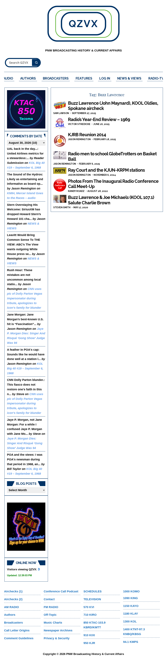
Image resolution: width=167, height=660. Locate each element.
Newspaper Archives (58, 630)
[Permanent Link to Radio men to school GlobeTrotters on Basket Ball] (59, 155)
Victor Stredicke (79, 124)
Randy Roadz (76, 191)
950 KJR (89, 643)
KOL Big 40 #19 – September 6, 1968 (25, 368)
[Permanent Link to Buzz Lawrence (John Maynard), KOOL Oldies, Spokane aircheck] (59, 105)
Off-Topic (50, 614)
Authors (9, 614)
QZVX (83, 23)
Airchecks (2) (13, 599)
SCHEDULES (93, 591)
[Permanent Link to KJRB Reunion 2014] (59, 140)
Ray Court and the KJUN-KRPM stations (106, 170)
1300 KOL (130, 621)
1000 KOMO (131, 591)
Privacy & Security (56, 638)
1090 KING (130, 598)
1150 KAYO (130, 606)
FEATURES (84, 78)
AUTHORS (28, 78)
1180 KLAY (130, 613)
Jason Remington (79, 139)
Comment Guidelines (18, 638)
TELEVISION (92, 599)
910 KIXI (89, 635)
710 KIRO (90, 614)
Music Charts (53, 622)
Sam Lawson (61, 113)
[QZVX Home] (26, 109)
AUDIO (8, 78)
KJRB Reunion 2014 (87, 134)
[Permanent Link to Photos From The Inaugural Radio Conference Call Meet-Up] (59, 185)
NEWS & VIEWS (129, 78)
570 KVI (89, 607)
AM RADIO (11, 607)
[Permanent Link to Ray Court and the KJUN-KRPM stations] (59, 171)
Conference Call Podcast (61, 591)
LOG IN (104, 78)
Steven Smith (61, 207)
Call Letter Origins (17, 630)
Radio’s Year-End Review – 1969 (99, 119)
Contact (49, 599)
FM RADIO (51, 607)
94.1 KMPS (130, 642)
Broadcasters (13, 622)
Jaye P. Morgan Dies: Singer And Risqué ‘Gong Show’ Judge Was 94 (24, 443)
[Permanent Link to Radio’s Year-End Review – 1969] (59, 123)
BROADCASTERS (55, 78)
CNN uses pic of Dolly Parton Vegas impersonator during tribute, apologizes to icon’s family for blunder (24, 298)
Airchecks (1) (13, 591)
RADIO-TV (156, 78)
